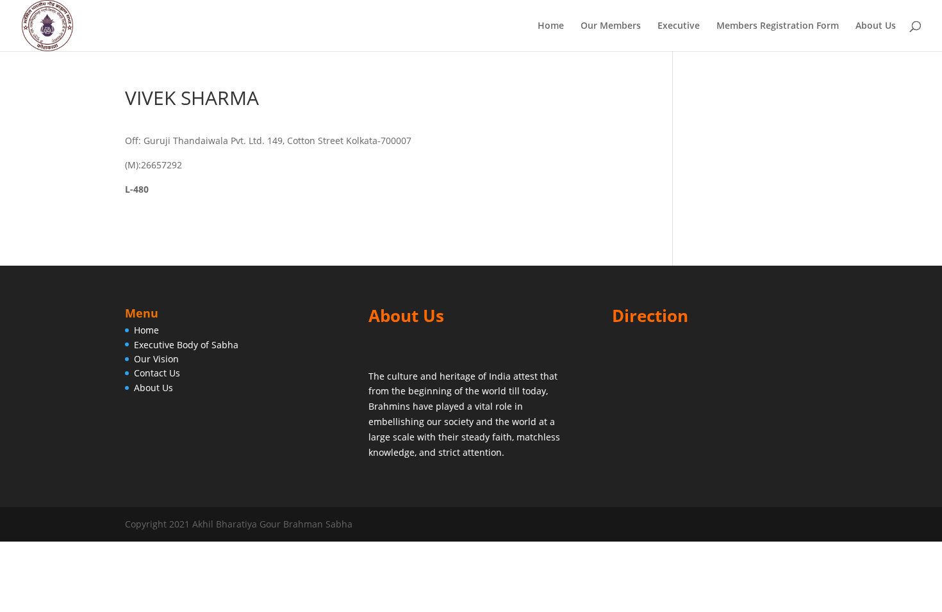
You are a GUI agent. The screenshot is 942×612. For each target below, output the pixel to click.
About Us (875, 26)
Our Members (611, 26)
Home (551, 26)
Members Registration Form (777, 26)
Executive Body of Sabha (186, 345)
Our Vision (156, 359)
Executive (678, 26)
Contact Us (157, 373)
